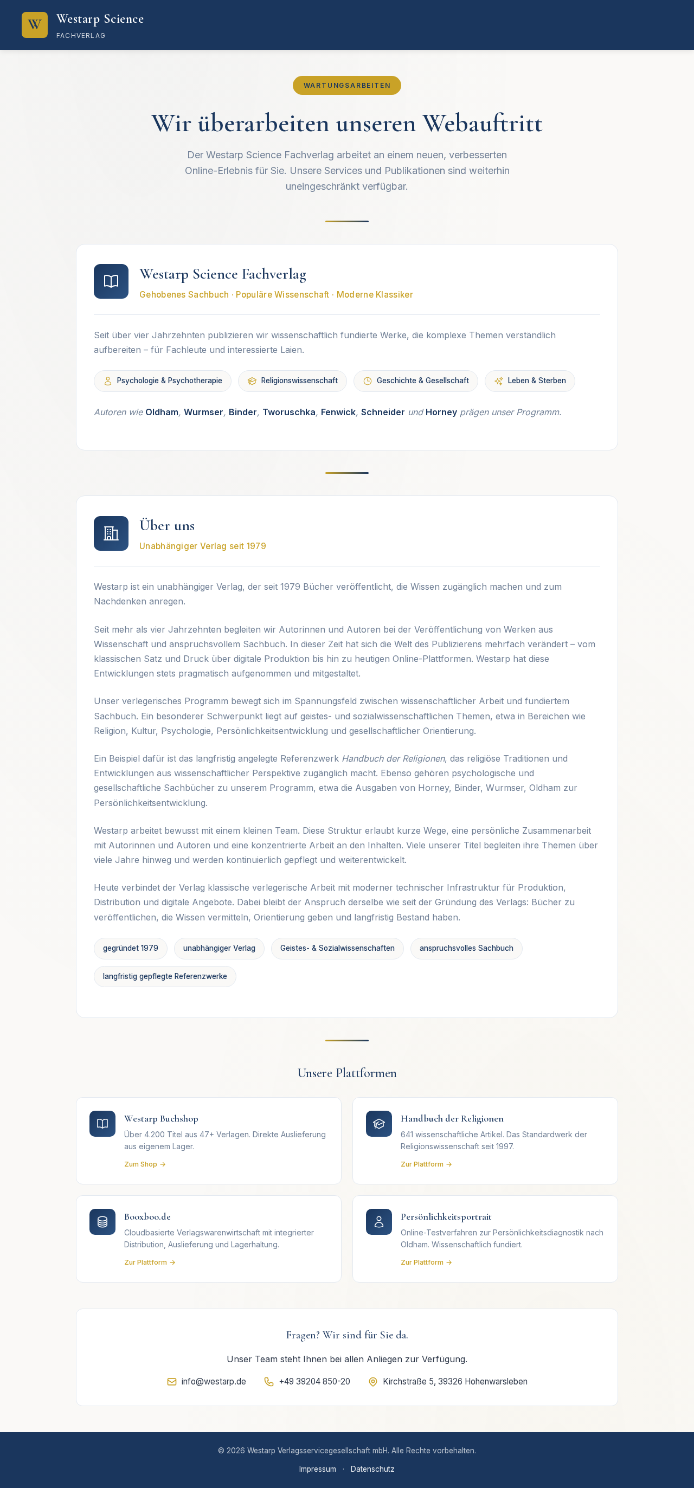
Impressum (317, 1469)
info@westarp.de (214, 1381)
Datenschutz (373, 1469)
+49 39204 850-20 (314, 1381)
